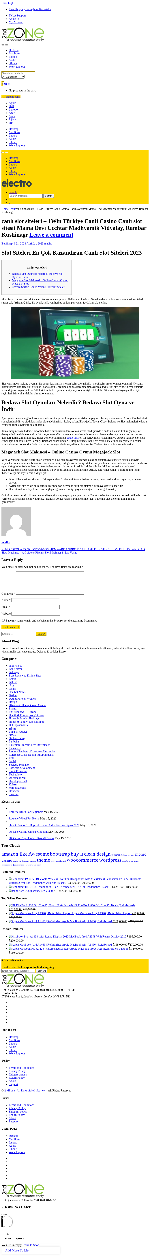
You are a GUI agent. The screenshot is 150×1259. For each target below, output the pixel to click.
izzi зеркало (129, 855)
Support (13, 1084)
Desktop (13, 50)
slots (11, 758)
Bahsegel (14, 672)
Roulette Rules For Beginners (26, 811)
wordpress (110, 860)
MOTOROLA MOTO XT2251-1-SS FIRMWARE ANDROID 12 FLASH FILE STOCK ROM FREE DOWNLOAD (73, 549)
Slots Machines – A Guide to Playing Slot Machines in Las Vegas (41, 552)
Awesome (38, 854)
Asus (12, 116)
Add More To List (17, 1250)
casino (12, 688)
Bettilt (12, 208)
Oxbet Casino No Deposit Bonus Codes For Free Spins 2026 (44, 825)
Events (13, 708)
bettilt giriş (73, 437)
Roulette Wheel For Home (24, 818)
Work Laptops (17, 66)
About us (14, 18)
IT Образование (19, 725)
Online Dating (17, 738)
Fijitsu (12, 119)
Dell (11, 106)
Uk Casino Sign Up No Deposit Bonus (31, 838)
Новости (14, 791)
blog (11, 685)
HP (11, 122)
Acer (11, 112)
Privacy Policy (17, 1071)
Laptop (13, 56)
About (12, 1080)
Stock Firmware (18, 771)
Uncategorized (17, 777)
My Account (16, 22)
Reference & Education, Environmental (31, 754)
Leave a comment (51, 234)
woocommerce (82, 860)
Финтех (13, 794)
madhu (48, 243)
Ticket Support (17, 15)
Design (13, 701)
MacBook (14, 53)
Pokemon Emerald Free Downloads (29, 744)
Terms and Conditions (21, 1067)
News (12, 734)
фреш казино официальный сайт (27, 865)
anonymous (15, 665)
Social (12, 761)
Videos (13, 784)
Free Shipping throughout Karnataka (30, 9)
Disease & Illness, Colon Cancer (27, 705)
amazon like (14, 854)
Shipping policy (18, 1074)
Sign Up (42, 970)
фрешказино (6, 865)
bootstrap (60, 854)
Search (13, 192)
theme (43, 860)
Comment (8, 593)
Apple (12, 102)
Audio (12, 60)
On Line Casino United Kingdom (28, 831)
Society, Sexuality (19, 764)
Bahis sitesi (15, 668)
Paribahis (14, 741)
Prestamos (14, 748)
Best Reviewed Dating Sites (25, 675)
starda (15, 861)
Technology (15, 774)
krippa (12, 728)
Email (5, 606)
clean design (97, 854)
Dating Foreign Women (22, 698)
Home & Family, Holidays (24, 718)
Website (6, 613)
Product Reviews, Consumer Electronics (32, 751)
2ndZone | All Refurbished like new (25, 1090)
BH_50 (13, 682)
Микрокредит (17, 787)
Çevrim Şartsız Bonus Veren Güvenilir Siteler (38, 286)
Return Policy (17, 1077)
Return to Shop (30, 1245)
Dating (13, 695)
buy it (77, 854)
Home (5, 208)
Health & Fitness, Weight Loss (26, 715)
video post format (58, 861)
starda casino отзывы (27, 861)
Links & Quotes (18, 731)
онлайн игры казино (131, 861)
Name (6, 600)
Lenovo (13, 109)
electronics (117, 854)
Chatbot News (17, 692)
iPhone (13, 63)
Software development (22, 767)
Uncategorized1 (18, 781)
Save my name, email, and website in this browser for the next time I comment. (51, 620)
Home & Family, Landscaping (26, 721)
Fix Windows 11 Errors (22, 711)
